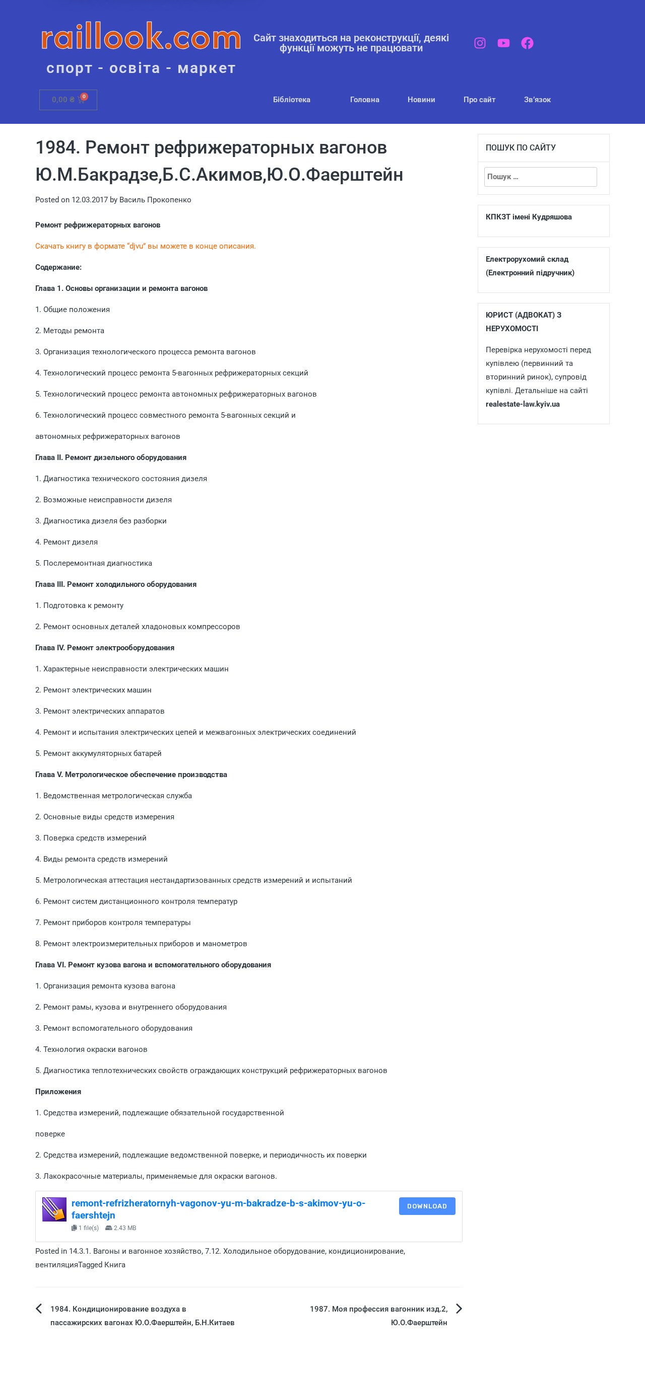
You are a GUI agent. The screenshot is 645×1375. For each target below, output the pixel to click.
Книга (114, 1264)
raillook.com (141, 35)
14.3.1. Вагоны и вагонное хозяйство (135, 1251)
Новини (421, 99)
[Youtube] (503, 43)
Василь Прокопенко (155, 199)
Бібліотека (291, 99)
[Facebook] (527, 43)
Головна (364, 99)
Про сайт (480, 99)
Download (427, 1206)
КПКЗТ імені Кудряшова (529, 216)
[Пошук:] (540, 177)
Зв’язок (537, 99)
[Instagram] (480, 43)
